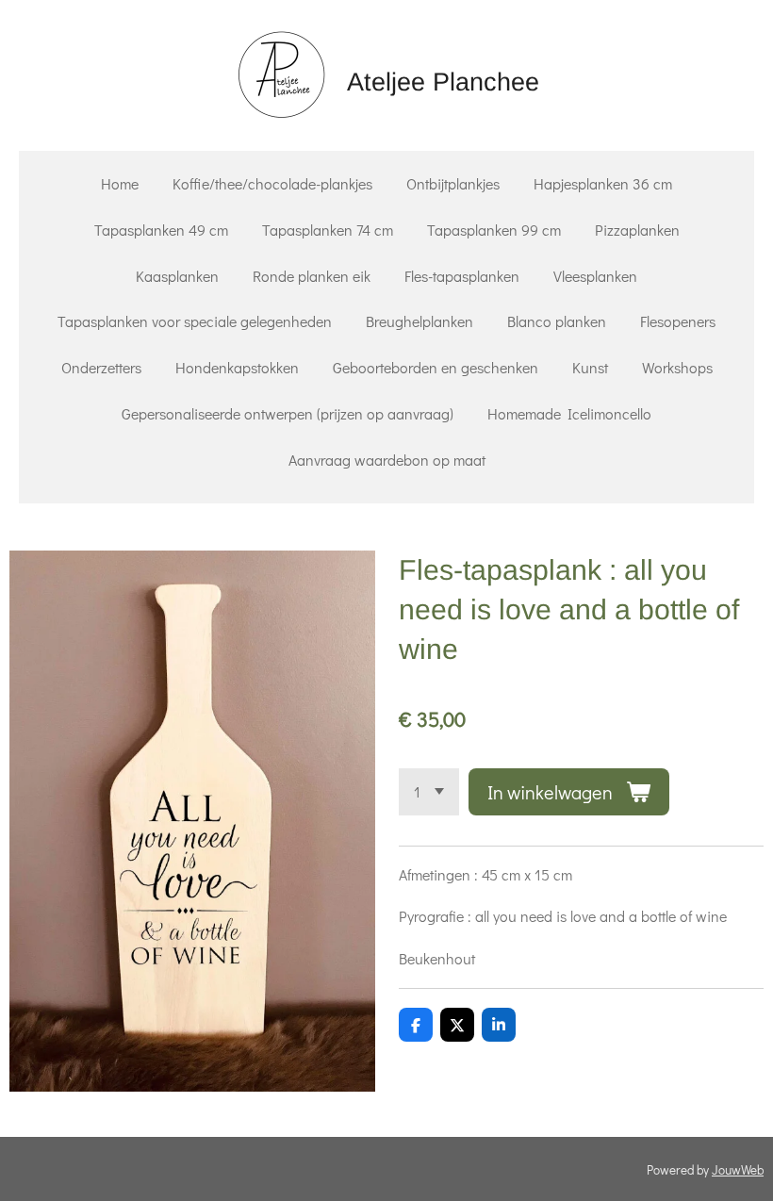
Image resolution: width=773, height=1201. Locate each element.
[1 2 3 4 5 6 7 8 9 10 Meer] (429, 791)
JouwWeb (738, 1169)
